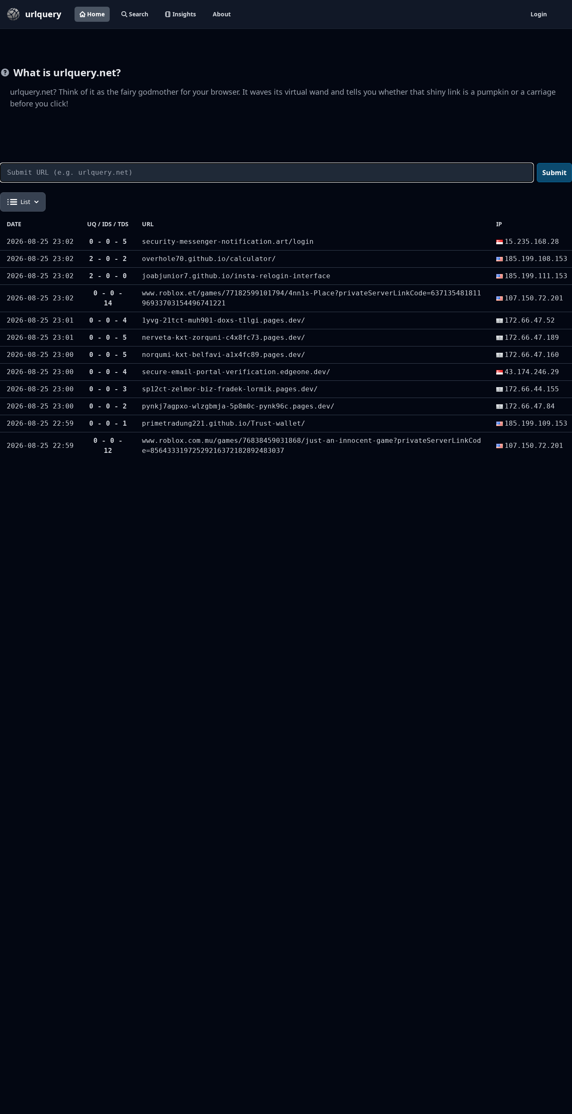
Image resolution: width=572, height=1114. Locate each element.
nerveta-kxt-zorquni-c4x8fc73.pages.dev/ (223, 337)
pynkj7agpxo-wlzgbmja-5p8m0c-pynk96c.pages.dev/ (238, 406)
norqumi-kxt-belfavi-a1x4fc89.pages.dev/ (223, 355)
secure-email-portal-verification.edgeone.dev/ (236, 372)
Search (138, 14)
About (222, 14)
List (25, 202)
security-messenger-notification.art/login (228, 242)
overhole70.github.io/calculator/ (209, 259)
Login (539, 14)
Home (96, 14)
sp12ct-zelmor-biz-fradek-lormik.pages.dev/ (230, 389)
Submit (554, 172)
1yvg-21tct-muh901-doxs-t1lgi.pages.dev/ (223, 320)
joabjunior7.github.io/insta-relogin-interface (236, 276)
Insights (184, 14)
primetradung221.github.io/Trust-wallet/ (223, 423)
